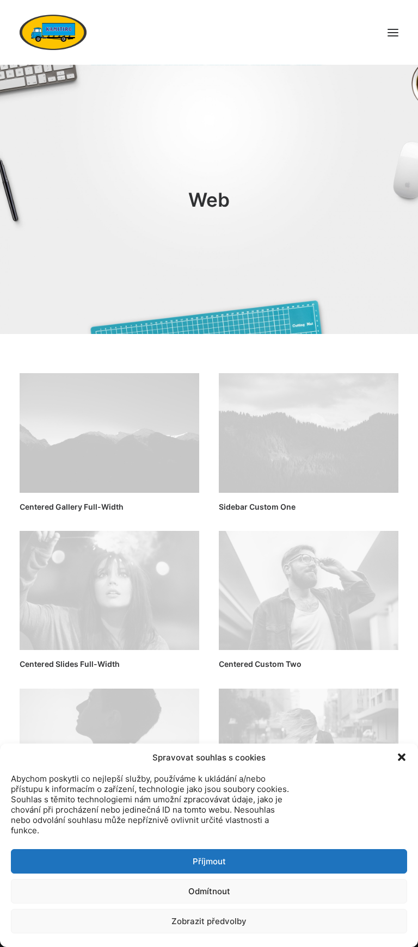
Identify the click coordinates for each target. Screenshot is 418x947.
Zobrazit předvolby (209, 921)
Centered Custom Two (260, 664)
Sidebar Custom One (257, 506)
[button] (401, 757)
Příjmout (209, 861)
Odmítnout (209, 891)
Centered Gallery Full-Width (72, 506)
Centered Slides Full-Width (70, 664)
